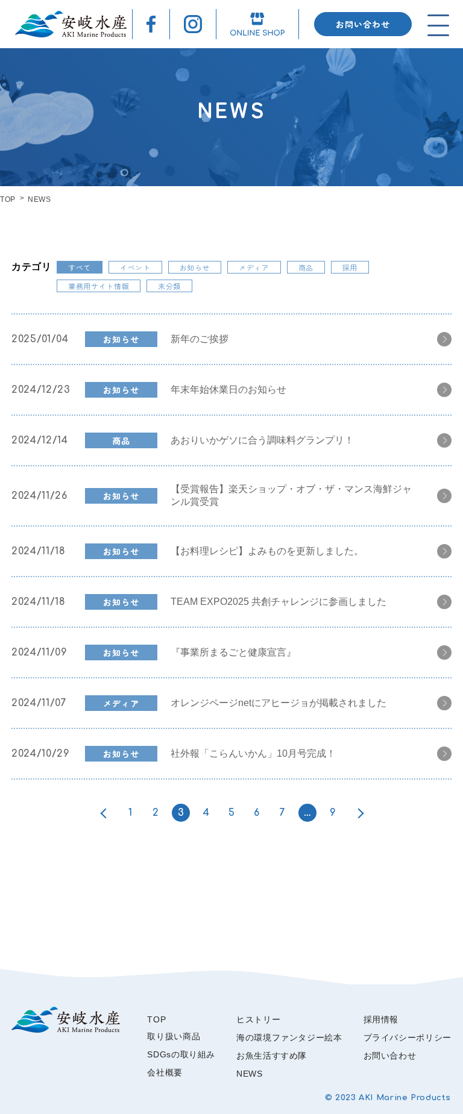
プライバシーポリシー (408, 1037)
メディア (254, 267)
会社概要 (165, 1072)
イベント (135, 267)
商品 (305, 267)
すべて (79, 267)
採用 (349, 267)
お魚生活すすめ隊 (271, 1055)
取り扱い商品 (173, 1036)
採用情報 (381, 1019)
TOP (8, 199)
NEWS (249, 1073)
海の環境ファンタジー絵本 (289, 1037)
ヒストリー (258, 1019)
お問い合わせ (363, 24)
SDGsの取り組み (181, 1054)
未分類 (169, 286)
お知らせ (195, 267)
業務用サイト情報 (98, 286)
